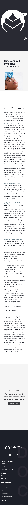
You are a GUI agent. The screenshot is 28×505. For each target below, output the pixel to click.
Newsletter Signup (5, 493)
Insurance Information (7, 488)
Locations (3, 466)
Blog (2, 490)
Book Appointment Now (7, 469)
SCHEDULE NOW (14, 403)
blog (7, 56)
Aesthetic (3, 478)
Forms (3, 485)
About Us (3, 503)
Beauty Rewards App (6, 496)
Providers (3, 463)
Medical (3, 475)
